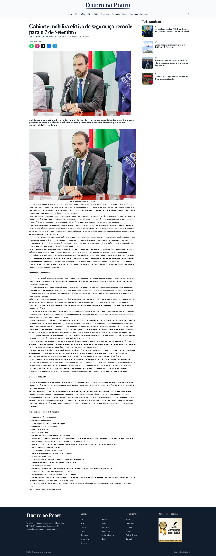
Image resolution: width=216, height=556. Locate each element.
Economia (144, 14)
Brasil (104, 539)
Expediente (130, 523)
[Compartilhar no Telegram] (54, 46)
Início (70, 14)
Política (82, 14)
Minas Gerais (85, 539)
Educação (116, 14)
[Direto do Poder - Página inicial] (44, 516)
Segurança (105, 14)
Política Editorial (131, 535)
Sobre (128, 519)
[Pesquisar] (188, 14)
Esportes (84, 543)
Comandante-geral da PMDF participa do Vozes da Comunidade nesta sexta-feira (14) (172, 30)
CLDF (96, 14)
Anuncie (129, 531)
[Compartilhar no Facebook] (49, 46)
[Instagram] (37, 46)
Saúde (124, 14)
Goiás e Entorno (108, 535)
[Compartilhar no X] (43, 46)
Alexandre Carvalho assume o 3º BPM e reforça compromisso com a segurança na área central (171, 63)
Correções (129, 539)
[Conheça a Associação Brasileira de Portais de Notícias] (170, 530)
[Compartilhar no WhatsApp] (31, 46)
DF (76, 14)
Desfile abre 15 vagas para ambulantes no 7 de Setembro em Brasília (172, 77)
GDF (89, 14)
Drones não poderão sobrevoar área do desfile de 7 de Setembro (170, 45)
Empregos (133, 14)
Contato (129, 527)
